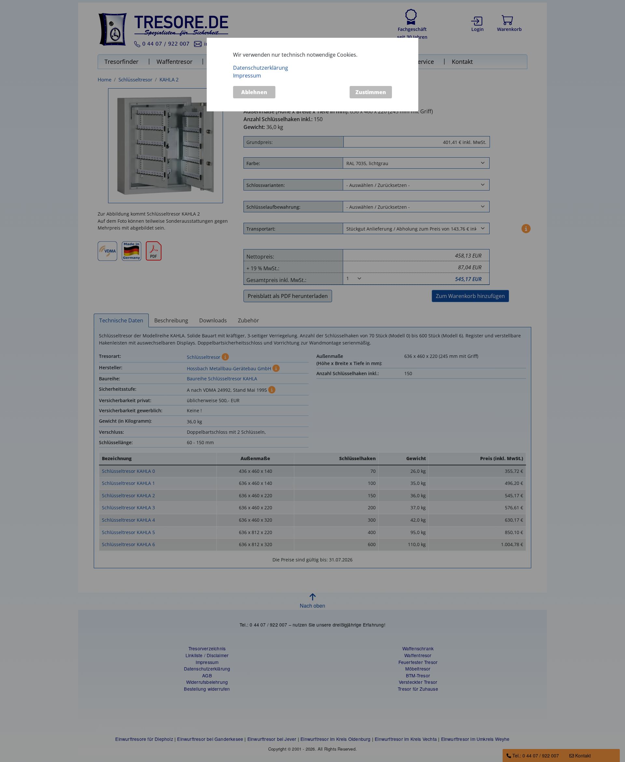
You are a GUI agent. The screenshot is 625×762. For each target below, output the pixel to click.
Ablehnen (254, 91)
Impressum (247, 75)
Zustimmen (370, 91)
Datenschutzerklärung (260, 67)
